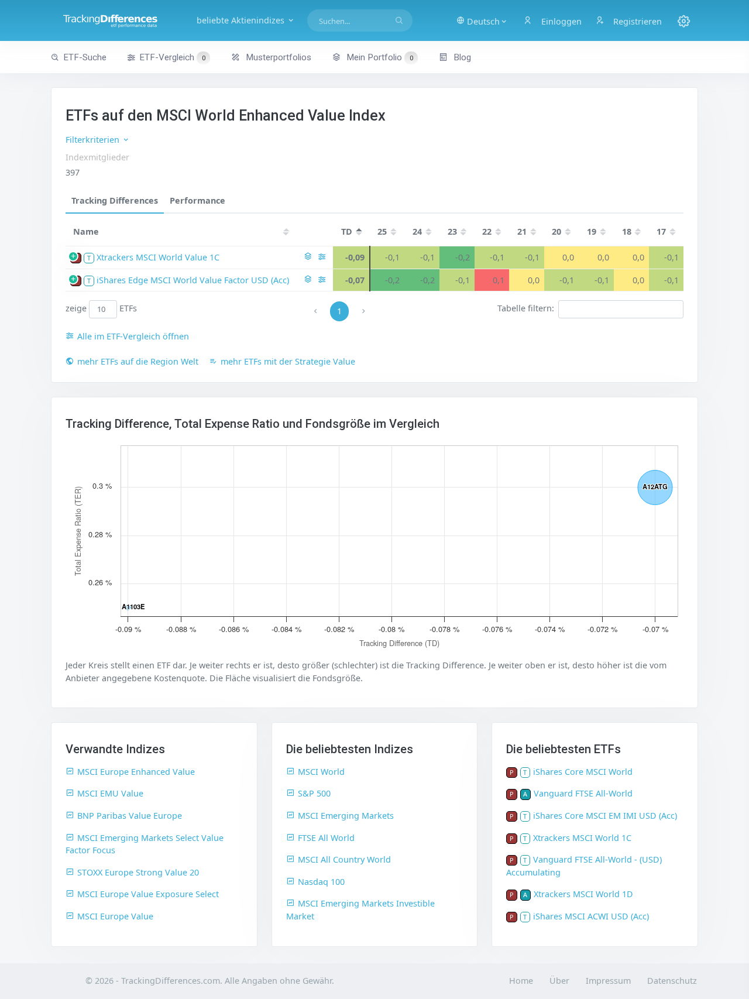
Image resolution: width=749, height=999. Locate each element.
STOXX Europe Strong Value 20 (138, 872)
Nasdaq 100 (321, 881)
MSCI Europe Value (115, 916)
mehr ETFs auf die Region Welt (137, 361)
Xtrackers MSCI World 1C (582, 837)
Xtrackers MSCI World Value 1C (158, 257)
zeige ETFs (102, 308)
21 (522, 231)
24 (417, 231)
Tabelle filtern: (525, 308)
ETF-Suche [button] (84, 57)
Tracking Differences (114, 200)
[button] (482, 20)
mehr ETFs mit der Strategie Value (288, 361)
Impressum (608, 980)
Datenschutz (672, 980)
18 (626, 231)
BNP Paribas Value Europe (129, 815)
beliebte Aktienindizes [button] (242, 20)
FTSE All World (326, 837)
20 (556, 231)
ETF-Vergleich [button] (172, 57)
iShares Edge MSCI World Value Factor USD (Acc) (193, 280)
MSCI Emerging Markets (346, 815)
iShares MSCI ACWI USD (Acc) (591, 916)
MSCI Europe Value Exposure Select (148, 894)
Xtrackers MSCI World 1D (583, 894)
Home (521, 980)
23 (452, 231)
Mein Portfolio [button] (378, 57)
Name (86, 231)
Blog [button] (461, 57)
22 (487, 231)
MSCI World (321, 771)
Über (559, 980)
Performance (197, 200)
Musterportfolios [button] (277, 57)
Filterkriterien (94, 139)
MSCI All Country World (344, 859)
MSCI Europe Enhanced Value (136, 771)
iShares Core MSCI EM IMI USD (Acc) (605, 815)
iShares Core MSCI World (583, 771)
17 (661, 231)
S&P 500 (314, 793)
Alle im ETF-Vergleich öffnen (133, 336)
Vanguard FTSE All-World (583, 793)
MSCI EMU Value (110, 793)
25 (382, 231)
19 (591, 231)
